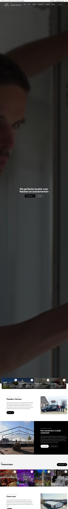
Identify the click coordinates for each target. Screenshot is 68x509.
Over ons (9, 412)
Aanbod (34, 4)
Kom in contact (44, 446)
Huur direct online (54, 446)
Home (25, 4)
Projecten (48, 4)
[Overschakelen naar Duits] (66, 1)
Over (28, 4)
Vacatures (53, 4)
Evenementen (40, 4)
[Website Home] (12, 4)
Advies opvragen (61, 464)
